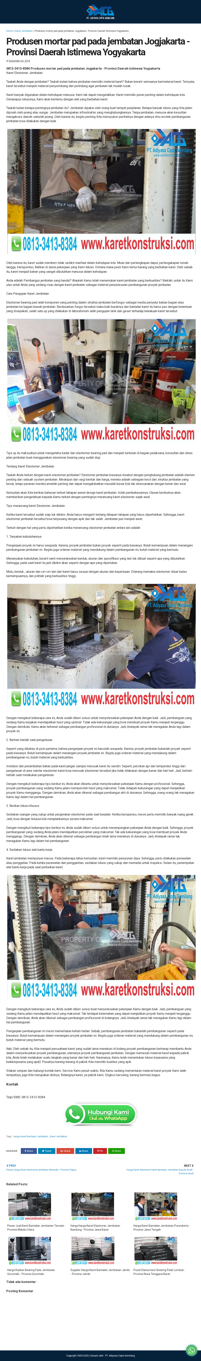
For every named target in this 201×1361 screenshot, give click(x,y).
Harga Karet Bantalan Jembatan (31, 1136)
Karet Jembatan (23, 31)
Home (9, 31)
